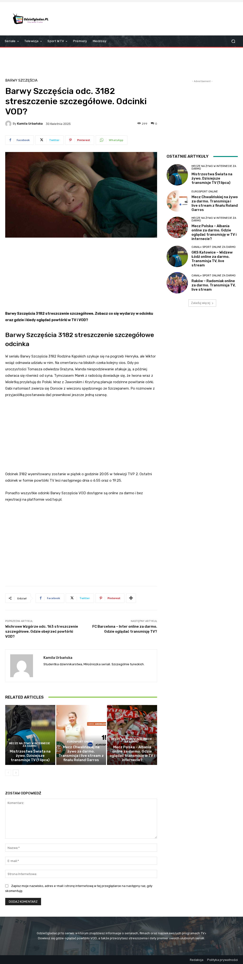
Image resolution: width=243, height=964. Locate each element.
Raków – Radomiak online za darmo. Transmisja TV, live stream (214, 285)
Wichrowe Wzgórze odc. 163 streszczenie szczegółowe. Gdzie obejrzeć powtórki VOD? (41, 631)
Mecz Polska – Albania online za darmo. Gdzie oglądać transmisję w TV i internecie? (132, 753)
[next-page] (16, 773)
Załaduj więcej (200, 303)
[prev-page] (8, 773)
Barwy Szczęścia (21, 80)
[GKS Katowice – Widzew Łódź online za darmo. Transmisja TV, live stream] (177, 256)
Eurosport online (80, 741)
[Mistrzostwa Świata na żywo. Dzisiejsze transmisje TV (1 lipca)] (30, 735)
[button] (233, 41)
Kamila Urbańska (30, 123)
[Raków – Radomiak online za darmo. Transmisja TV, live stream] (177, 283)
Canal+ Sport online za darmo (214, 247)
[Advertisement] (150, 18)
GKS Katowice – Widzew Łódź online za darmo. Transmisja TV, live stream (212, 258)
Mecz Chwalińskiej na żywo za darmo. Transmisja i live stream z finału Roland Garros (81, 753)
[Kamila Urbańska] (9, 124)
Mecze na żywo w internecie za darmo (29, 744)
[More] (131, 598)
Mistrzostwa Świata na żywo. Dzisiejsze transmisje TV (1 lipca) (30, 755)
